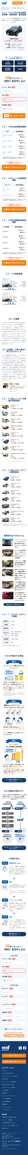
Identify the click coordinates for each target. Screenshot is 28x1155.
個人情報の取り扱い (14, 1032)
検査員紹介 (4, 1104)
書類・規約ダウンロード (7, 1138)
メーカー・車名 (6, 87)
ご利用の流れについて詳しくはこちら (13, 934)
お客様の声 (4, 1093)
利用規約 (7, 1032)
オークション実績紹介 (7, 1120)
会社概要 (4, 1133)
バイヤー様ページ (6, 1110)
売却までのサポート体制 (8, 1084)
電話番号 (4, 1012)
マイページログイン (7, 1107)
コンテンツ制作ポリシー (7, 1135)
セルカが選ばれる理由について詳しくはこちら (13, 780)
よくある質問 (5, 1090)
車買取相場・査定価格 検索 (18, 8)
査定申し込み (5, 1128)
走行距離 (4, 105)
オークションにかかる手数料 (9, 1081)
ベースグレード (7, 195)
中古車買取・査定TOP (5, 8)
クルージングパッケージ (7, 189)
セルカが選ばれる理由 (7, 1073)
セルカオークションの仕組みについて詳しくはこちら (13, 847)
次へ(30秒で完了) (14, 116)
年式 (3, 95)
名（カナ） (5, 996)
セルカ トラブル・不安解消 (8, 1087)
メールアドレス (6, 1004)
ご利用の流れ (5, 1079)
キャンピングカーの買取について (10, 1125)
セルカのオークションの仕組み (9, 1076)
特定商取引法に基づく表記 (7, 1136)
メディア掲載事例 (6, 1098)
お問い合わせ (17, 1138)
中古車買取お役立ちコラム (8, 1122)
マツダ (2, 9)
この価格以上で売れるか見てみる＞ (14, 167)
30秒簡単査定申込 (17, 3)
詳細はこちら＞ (13, 391)
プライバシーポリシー (12, 1133)
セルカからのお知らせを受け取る (15, 1029)
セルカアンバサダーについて (9, 1095)
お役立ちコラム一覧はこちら (13, 604)
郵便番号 (4, 1020)
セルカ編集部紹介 (6, 1101)
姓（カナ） (5, 988)
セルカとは (4, 1070)
